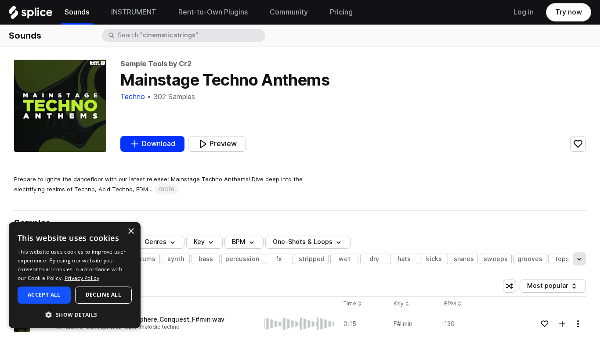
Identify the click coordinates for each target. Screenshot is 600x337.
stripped (312, 258)
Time (352, 304)
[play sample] (299, 324)
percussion (242, 258)
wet (345, 258)
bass (206, 258)
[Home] (30, 14)
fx (279, 258)
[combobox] (191, 35)
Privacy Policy (82, 278)
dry (374, 258)
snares (464, 258)
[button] (75, 314)
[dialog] (75, 275)
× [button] (130, 231)
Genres (155, 241)
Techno (132, 97)
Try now (568, 12)
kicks (434, 258)
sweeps (496, 258)
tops (562, 258)
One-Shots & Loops (303, 241)
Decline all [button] (103, 294)
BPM (239, 241)
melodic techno (160, 326)
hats (404, 258)
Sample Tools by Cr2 (156, 64)
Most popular (551, 287)
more (167, 189)
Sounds (25, 35)
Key (402, 304)
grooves (529, 258)
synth (175, 258)
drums (145, 258)
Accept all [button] (44, 294)
